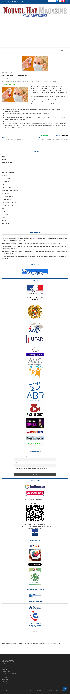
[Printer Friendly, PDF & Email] (9, 85)
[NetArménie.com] (35, 269)
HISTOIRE (4, 677)
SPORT (4, 221)
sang (47, 81)
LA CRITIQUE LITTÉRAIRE (9, 202)
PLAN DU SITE (6, 663)
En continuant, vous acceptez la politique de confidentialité (31, 468)
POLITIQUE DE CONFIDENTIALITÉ (11, 683)
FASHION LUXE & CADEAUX (10, 190)
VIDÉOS (4, 227)
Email (15, 462)
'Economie (6, 81)
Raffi (4, 78)
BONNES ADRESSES (8, 172)
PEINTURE (5, 679)
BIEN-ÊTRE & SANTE (7, 72)
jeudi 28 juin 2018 (12, 78)
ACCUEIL (4, 658)
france (24, 81)
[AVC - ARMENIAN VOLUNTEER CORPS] (35, 359)
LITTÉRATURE (6, 681)
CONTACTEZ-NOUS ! (8, 662)
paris (36, 81)
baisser (10, 81)
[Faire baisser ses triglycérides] (35, 63)
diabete (14, 81)
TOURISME (5, 224)
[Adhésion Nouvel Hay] (35, 485)
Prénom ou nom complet (20, 456)
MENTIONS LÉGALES (7, 660)
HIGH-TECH (5, 193)
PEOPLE (4, 211)
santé (50, 81)
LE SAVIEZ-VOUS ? (7, 205)
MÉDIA (4, 208)
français (21, 81)
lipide (28, 81)
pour (38, 81)
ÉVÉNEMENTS (6, 187)
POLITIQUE (5, 215)
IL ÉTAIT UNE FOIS (7, 196)
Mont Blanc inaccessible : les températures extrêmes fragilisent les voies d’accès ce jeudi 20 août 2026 (31, 243)
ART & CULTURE (7, 163)
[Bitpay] (35, 530)
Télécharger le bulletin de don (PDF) (35, 496)
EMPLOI (4, 184)
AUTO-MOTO (6, 166)
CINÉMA (4, 175)
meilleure (32, 81)
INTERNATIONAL (7, 199)
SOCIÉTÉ (4, 218)
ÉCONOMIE (5, 181)
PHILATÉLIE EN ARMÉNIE (9, 673)
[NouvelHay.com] (4, 1)
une (55, 81)
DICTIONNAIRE (6, 178)
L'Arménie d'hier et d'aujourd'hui (35, 275)
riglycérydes (43, 81)
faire (18, 81)
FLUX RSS (35, 632)
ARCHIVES (5, 160)
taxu (53, 81)
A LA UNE (5, 157)
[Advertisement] (35, 30)
